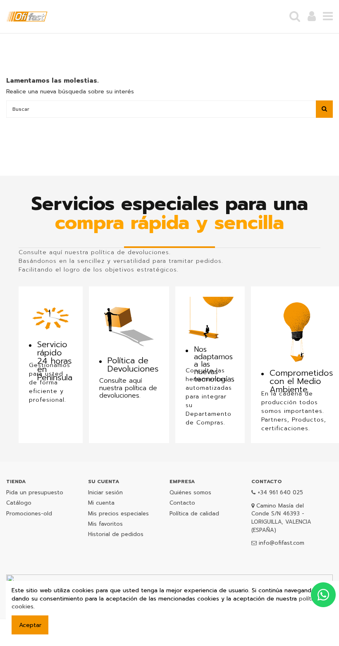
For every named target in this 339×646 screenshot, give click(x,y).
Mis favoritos (105, 524)
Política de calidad (194, 513)
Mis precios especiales (118, 513)
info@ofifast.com (281, 543)
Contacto (182, 503)
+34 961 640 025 (280, 492)
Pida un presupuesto (34, 492)
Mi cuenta (101, 503)
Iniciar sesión (105, 492)
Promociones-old (29, 513)
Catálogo (18, 503)
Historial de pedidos (115, 534)
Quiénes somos (190, 492)
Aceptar (30, 625)
